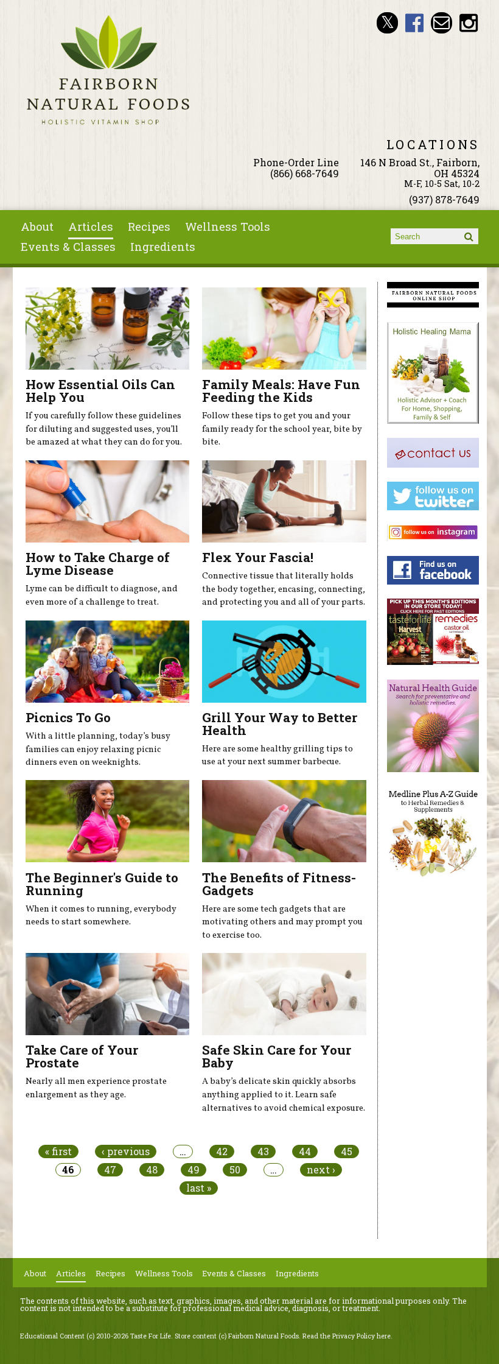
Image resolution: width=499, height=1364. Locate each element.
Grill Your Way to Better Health (279, 724)
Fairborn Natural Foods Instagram (469, 22)
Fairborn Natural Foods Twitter (387, 22)
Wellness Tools (227, 226)
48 (152, 1170)
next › (321, 1170)
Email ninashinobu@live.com (441, 22)
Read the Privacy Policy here (346, 1336)
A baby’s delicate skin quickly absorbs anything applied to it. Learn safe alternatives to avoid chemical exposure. (283, 1094)
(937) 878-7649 (444, 199)
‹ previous (126, 1151)
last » (198, 1188)
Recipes (149, 226)
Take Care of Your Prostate (82, 1056)
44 (305, 1151)
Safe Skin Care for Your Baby (276, 1056)
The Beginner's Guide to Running (102, 884)
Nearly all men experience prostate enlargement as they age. (96, 1088)
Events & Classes (68, 246)
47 (110, 1170)
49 (193, 1170)
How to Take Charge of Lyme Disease (98, 563)
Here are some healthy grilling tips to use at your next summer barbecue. (277, 755)
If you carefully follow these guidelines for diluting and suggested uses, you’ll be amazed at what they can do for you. (104, 429)
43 (263, 1151)
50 (234, 1170)
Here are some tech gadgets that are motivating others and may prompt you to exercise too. (282, 922)
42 (222, 1151)
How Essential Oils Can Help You (100, 391)
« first (58, 1151)
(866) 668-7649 (304, 173)
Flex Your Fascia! (257, 557)
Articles (90, 226)
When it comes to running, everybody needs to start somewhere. (101, 916)
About (37, 226)
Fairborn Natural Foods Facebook (414, 22)
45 (346, 1151)
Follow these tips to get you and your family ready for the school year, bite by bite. (282, 429)
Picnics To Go (68, 717)
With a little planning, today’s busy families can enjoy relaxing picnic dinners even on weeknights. (98, 749)
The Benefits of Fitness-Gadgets (279, 884)
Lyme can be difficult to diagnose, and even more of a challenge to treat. (102, 595)
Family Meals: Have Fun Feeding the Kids (281, 391)
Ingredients (162, 246)
